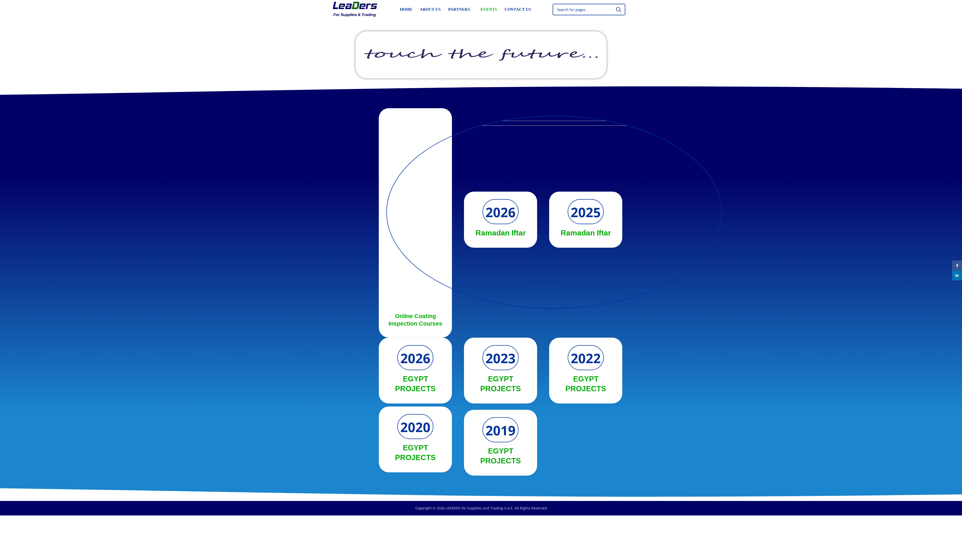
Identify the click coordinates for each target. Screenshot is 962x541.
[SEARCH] (618, 9)
